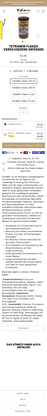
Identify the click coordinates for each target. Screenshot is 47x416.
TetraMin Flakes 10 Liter (23, 101)
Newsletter (23, 411)
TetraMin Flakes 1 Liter (23, 94)
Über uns (23, 393)
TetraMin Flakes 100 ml (23, 81)
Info (23, 399)
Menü (23, 405)
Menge (23, 108)
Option (23, 76)
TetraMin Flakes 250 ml (23, 87)
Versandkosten (31, 62)
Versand (23, 328)
